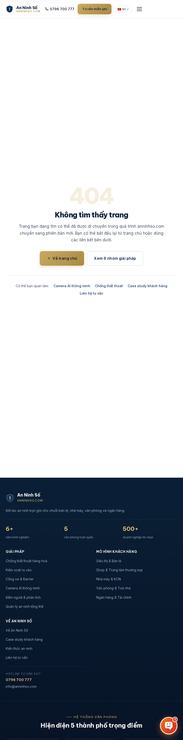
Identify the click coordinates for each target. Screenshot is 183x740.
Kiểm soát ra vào (19, 570)
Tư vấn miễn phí (94, 9)
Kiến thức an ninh (19, 648)
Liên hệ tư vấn (91, 293)
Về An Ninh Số (17, 630)
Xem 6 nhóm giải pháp (115, 258)
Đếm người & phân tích (23, 597)
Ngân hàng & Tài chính (114, 597)
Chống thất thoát (109, 286)
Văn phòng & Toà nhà (113, 588)
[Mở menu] (139, 9)
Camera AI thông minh (72, 286)
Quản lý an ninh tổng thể (24, 606)
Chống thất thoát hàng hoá (26, 561)
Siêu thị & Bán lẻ (108, 561)
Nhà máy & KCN (108, 579)
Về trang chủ (64, 258)
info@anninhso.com (21, 686)
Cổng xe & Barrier (20, 579)
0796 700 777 (62, 9)
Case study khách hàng (147, 286)
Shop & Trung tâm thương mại (119, 570)
